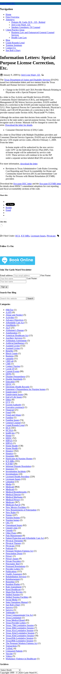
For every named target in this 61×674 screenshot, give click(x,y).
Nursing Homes (13, 517)
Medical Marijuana (14, 497)
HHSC (9, 438)
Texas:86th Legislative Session (19, 641)
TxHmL (9, 648)
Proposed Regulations (15, 566)
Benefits (9, 351)
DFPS (8, 374)
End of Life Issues (14, 397)
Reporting (10, 582)
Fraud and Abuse (13, 415)
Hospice (9, 451)
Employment (11, 392)
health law (10, 433)
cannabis (9, 358)
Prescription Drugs (14, 553)
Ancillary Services (14, 338)
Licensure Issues (38, 236)
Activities (10, 317)
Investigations (12, 474)
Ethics (8, 399)
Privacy (9, 556)
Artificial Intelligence (15, 343)
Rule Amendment (13, 587)
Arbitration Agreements (16, 340)
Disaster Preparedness (15, 376)
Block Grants (12, 353)
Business (10, 356)
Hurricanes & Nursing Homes (19, 458)
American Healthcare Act (17, 335)
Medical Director (13, 494)
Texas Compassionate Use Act (19, 615)
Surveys (9, 607)
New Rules (11, 512)
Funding (9, 417)
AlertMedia (11, 325)
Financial (10, 410)
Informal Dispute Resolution (18, 466)
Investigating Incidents (16, 471)
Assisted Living (13, 345)
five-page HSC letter (22, 183)
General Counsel (13, 422)
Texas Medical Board (15, 620)
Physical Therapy (13, 543)
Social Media (11, 599)
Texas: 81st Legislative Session (19, 630)
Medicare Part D (13, 505)
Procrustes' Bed (13, 564)
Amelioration (11, 333)
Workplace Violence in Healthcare (21, 658)
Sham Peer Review (14, 592)
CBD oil (9, 361)
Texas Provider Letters (16, 623)
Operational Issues (14, 525)
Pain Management (14, 535)
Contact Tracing (13, 366)
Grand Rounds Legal (15, 425)
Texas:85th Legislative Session (19, 638)
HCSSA (9, 430)
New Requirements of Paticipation (21, 510)
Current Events (12, 371)
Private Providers (13, 561)
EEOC (9, 384)
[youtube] (38, 254)
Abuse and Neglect (14, 315)
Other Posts (11, 533)
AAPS (9, 312)
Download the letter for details (18, 125)
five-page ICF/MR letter (50, 183)
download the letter (28, 163)
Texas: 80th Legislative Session (20, 628)
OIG (8, 522)
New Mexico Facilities (16, 507)
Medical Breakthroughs (16, 492)
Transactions (11, 646)
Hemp (8, 435)
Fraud (8, 412)
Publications (11, 571)
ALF (8, 328)
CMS (8, 363)
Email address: (7, 275)
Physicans (51, 236)
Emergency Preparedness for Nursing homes (26, 389)
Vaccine (9, 653)
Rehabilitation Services (16, 576)
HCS (17, 236)
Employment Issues (14, 394)
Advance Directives (14, 320)
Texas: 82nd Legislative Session (20, 633)
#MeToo (9, 310)
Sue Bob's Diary (13, 605)
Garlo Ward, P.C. (7, 3)
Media (8, 484)
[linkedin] (28, 254)
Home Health (12, 446)
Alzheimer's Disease (15, 330)
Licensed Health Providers (17, 476)
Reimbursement (13, 579)
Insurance (10, 469)
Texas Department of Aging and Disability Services (27, 80)
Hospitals (10, 456)
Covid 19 (10, 369)
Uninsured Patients (14, 651)
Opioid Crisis (12, 528)
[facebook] (10, 254)
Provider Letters (13, 569)
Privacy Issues (12, 558)
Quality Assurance (14, 574)
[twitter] (19, 254)
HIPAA (9, 440)
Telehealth (10, 612)
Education (10, 381)
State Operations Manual (17, 602)
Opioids (9, 530)
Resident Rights (13, 584)
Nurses (9, 515)
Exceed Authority (13, 404)
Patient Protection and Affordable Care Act (25, 538)
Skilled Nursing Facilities (17, 597)
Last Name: (32, 278)
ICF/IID (9, 463)
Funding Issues (12, 420)
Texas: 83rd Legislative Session (20, 635)
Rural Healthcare (13, 589)
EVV (8, 402)
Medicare (10, 502)
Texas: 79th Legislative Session (20, 625)
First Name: (45, 275)
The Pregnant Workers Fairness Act (21, 643)
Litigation (10, 481)
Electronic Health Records (17, 387)
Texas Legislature (13, 617)
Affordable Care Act (15, 322)
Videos (9, 656)
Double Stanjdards (14, 379)
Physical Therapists (14, 540)
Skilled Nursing (13, 594)
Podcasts (9, 548)
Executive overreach (15, 407)
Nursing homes (12, 520)
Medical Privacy (13, 499)
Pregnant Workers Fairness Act (19, 551)
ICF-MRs (25, 236)
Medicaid (10, 487)
